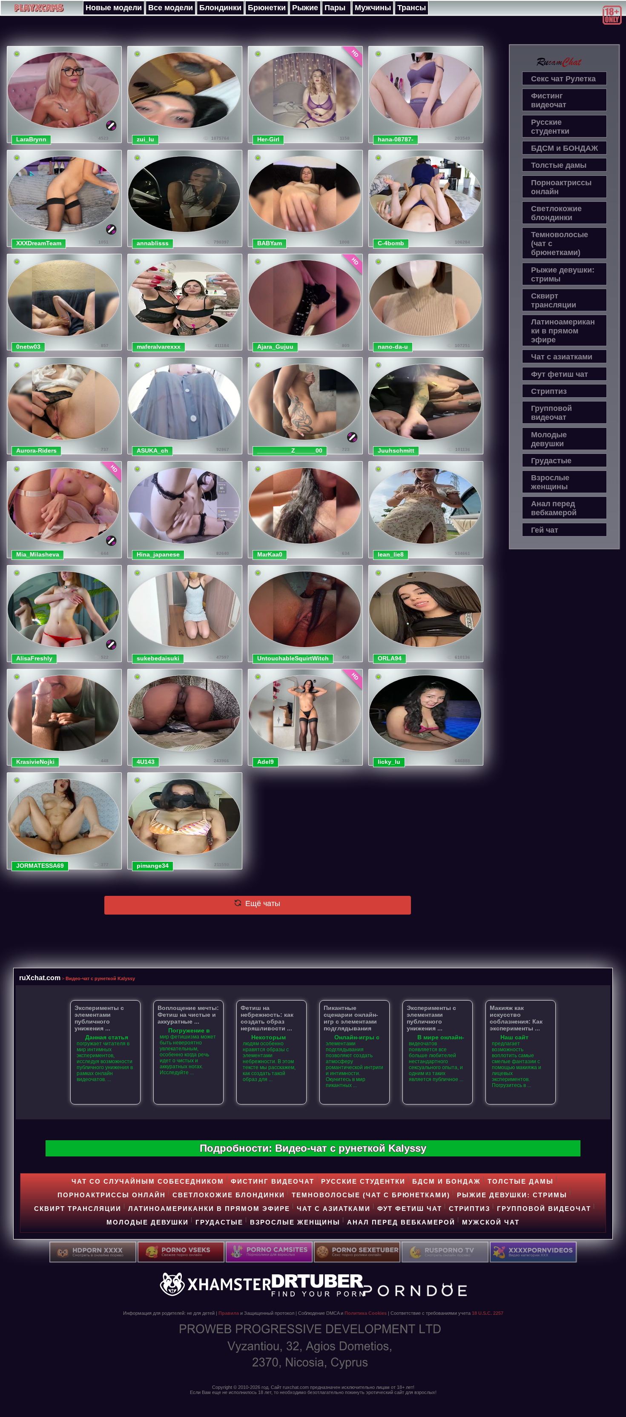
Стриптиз (549, 391)
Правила (228, 1313)
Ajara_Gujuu (275, 346)
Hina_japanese (158, 554)
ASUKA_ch (152, 450)
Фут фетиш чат (559, 374)
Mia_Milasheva (37, 554)
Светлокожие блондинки (556, 213)
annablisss (153, 243)
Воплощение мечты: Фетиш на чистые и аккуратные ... (188, 1014)
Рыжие (305, 7)
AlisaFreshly (34, 658)
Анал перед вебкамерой (554, 508)
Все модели (170, 7)
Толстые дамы (558, 165)
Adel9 (265, 761)
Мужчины (373, 7)
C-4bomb (391, 243)
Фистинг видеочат (548, 100)
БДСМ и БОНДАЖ (564, 148)
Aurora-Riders (36, 450)
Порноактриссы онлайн (561, 187)
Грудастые (551, 460)
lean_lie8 (391, 554)
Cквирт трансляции (553, 300)
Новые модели (114, 7)
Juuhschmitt (396, 450)
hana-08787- (396, 139)
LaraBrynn (31, 139)
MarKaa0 (269, 554)
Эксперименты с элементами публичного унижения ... (99, 1018)
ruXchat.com (39, 977)
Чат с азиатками (561, 357)
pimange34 (153, 865)
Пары (334, 7)
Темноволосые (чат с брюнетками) (559, 243)
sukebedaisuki (158, 658)
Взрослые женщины (550, 482)
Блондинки (220, 7)
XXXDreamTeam (38, 243)
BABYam (269, 243)
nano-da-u (393, 346)
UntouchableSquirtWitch (293, 658)
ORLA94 (390, 658)
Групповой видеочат (551, 413)
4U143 (146, 761)
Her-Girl (268, 139)
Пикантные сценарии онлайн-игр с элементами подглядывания (351, 1018)
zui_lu (145, 139)
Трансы (411, 7)
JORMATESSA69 (40, 865)
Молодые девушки (549, 439)
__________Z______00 (289, 450)
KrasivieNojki (35, 761)
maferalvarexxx (159, 346)
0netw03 (28, 346)
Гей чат (544, 530)
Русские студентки (550, 126)
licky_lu (389, 761)
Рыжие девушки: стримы (562, 274)
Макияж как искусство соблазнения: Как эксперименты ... (516, 1018)
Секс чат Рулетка (563, 79)
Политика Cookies (366, 1313)
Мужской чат (491, 1222)
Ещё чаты (261, 903)
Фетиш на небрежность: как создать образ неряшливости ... (267, 1018)
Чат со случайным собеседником (148, 1181)
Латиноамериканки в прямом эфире (563, 331)
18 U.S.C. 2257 (487, 1313)
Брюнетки (267, 7)
